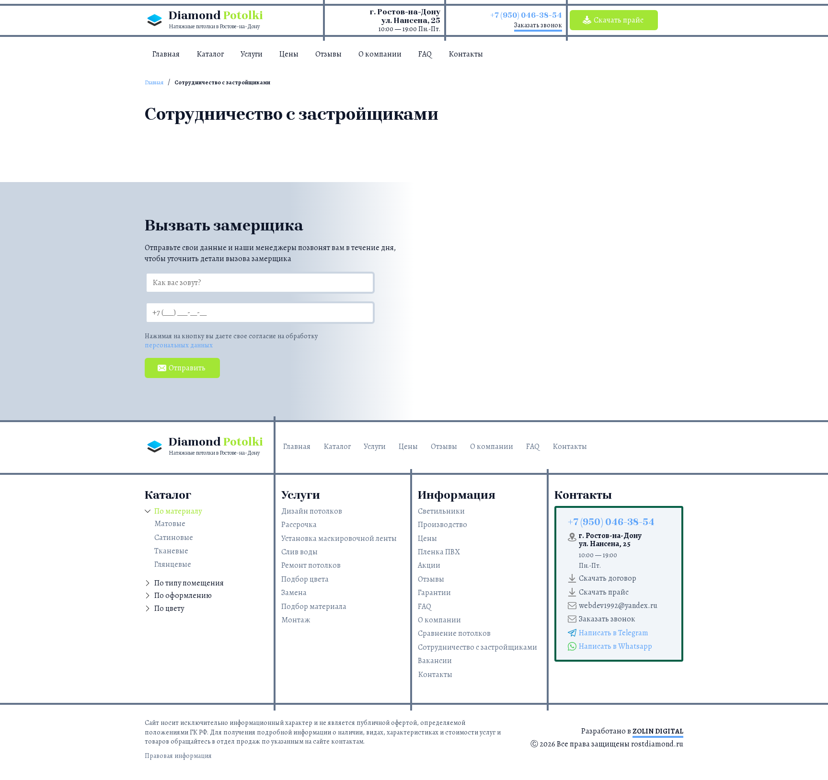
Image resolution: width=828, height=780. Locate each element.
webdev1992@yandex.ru (618, 605)
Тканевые (171, 551)
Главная (166, 54)
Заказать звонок (538, 25)
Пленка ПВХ (439, 552)
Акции (429, 565)
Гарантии (434, 592)
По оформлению (183, 595)
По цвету (169, 608)
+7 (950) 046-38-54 (526, 15)
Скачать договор (607, 578)
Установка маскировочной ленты (339, 538)
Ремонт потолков (311, 565)
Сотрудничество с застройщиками (477, 647)
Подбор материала (313, 606)
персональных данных (179, 345)
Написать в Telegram (613, 633)
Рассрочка (299, 524)
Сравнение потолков (454, 633)
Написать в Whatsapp (615, 646)
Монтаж (295, 620)
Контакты (465, 54)
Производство (442, 524)
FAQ (425, 54)
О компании (380, 54)
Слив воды (299, 552)
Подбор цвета (305, 579)
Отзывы (328, 54)
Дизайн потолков (311, 511)
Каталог (210, 54)
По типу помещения (189, 583)
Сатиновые (173, 537)
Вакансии (435, 660)
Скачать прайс (619, 20)
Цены (289, 54)
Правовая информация (178, 755)
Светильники (441, 511)
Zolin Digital (657, 731)
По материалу (178, 511)
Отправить (187, 368)
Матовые (169, 523)
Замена (294, 592)
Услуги (252, 54)
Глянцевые (172, 564)
